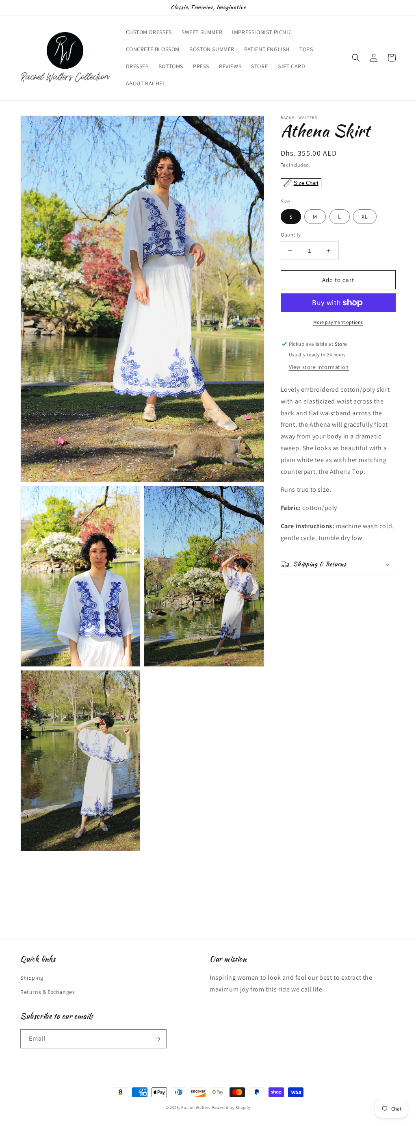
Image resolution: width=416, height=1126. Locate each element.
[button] (356, 58)
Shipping (31, 977)
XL (365, 216)
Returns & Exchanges (47, 992)
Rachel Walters (195, 1107)
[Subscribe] (157, 1038)
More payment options (338, 322)
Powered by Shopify (231, 1107)
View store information (319, 367)
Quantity (291, 234)
